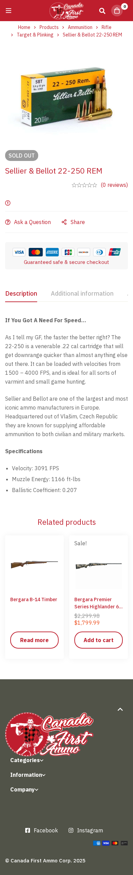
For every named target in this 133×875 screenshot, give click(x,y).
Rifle (107, 27)
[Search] (102, 10)
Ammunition (80, 27)
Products (49, 27)
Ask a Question (32, 222)
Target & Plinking (35, 35)
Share (78, 222)
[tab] (21, 293)
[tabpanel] (66, 408)
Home (24, 27)
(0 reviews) (114, 184)
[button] (98, 640)
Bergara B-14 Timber (33, 599)
